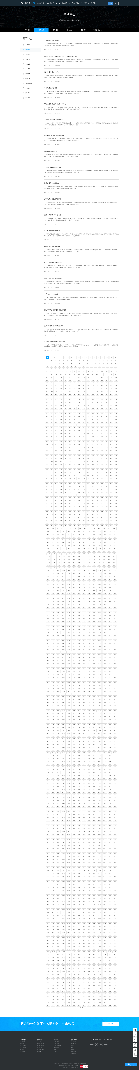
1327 (53, 596)
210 (70, 391)
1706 (58, 671)
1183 (104, 565)
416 (61, 427)
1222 (89, 573)
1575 (104, 643)
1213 (115, 570)
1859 (53, 702)
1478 (110, 624)
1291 (84, 587)
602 (106, 458)
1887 (53, 708)
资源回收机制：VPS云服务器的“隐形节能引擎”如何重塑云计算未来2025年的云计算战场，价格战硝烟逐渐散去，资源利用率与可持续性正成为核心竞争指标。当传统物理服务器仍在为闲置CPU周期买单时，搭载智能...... (81, 219)
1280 (99, 584)
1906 (79, 710)
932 (79, 517)
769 (65, 489)
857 (102, 503)
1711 (84, 671)
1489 (94, 626)
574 (51, 455)
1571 (84, 643)
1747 (53, 680)
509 (47, 444)
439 (93, 430)
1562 (110, 640)
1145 (53, 559)
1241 (115, 576)
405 (84, 425)
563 (74, 453)
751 (56, 486)
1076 (58, 545)
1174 (59, 565)
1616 (99, 652)
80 (71, 369)
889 (102, 509)
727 (93, 481)
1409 (115, 610)
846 (51, 503)
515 (74, 444)
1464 (110, 621)
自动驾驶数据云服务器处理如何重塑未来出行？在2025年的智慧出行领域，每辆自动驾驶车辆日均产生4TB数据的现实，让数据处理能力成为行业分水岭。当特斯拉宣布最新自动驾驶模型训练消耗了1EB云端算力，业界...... (81, 266)
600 (97, 458)
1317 (74, 593)
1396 (48, 610)
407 (93, 425)
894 (51, 511)
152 (97, 380)
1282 (110, 584)
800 (61, 495)
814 (51, 497)
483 (74, 439)
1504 (99, 629)
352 (61, 416)
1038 (79, 537)
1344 (68, 598)
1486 (79, 626)
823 (93, 497)
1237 (94, 576)
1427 (63, 615)
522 (106, 444)
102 (88, 371)
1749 (63, 680)
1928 (48, 716)
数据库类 (27, 73)
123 (111, 374)
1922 (89, 713)
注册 (110, 3)
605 (47, 461)
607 (56, 461)
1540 (68, 638)
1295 (104, 587)
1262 (79, 582)
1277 (84, 584)
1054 (89, 540)
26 (71, 360)
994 (71, 528)
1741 (94, 677)
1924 (99, 713)
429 (47, 430)
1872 (48, 705)
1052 (79, 540)
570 (106, 453)
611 (74, 461)
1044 (110, 537)
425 (102, 427)
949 (84, 520)
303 (56, 408)
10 (78, 357)
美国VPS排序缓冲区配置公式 (53, 326)
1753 (84, 680)
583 (93, 455)
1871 (115, 702)
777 (102, 489)
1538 (58, 638)
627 (74, 464)
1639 (74, 657)
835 (74, 500)
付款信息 (27, 88)
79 (67, 369)
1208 (89, 570)
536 (97, 447)
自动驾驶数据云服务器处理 (53, 262)
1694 (68, 668)
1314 (58, 593)
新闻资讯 (27, 30)
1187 (53, 568)
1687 (104, 666)
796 (116, 492)
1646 (110, 657)
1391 (94, 607)
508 (116, 441)
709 (84, 478)
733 (47, 483)
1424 (48, 615)
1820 (68, 694)
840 (97, 500)
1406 (99, 610)
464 (61, 436)
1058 (110, 540)
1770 (99, 682)
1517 (94, 632)
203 (111, 388)
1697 (84, 668)
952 (97, 520)
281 (102, 402)
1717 (115, 671)
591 (56, 458)
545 (65, 450)
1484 (68, 626)
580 (79, 455)
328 (97, 411)
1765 (74, 682)
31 (91, 360)
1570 (79, 643)
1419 (94, 612)
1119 (64, 554)
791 (93, 492)
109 (47, 374)
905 (102, 511)
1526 (68, 635)
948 (79, 520)
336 (61, 413)
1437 (115, 615)
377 (102, 419)
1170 (109, 562)
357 (84, 416)
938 (106, 517)
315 (111, 408)
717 (47, 481)
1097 (94, 548)
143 (56, 380)
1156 (109, 559)
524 (116, 444)
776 (97, 489)
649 (102, 467)
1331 (74, 596)
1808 (79, 691)
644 (79, 467)
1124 (89, 554)
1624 (68, 654)
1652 (68, 660)
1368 (48, 604)
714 (106, 478)
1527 (74, 635)
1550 (48, 640)
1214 (48, 573)
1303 (74, 590)
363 (111, 416)
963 (74, 523)
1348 (89, 598)
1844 (48, 699)
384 (61, 422)
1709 (74, 671)
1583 (74, 646)
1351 (104, 598)
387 (74, 422)
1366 (110, 601)
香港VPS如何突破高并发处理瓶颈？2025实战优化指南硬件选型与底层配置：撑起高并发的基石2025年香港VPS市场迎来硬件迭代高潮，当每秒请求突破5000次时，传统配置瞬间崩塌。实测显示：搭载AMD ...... (81, 76)
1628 (89, 654)
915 (74, 514)
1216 (58, 573)
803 (74, 495)
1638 (68, 657)
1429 (74, 615)
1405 (94, 610)
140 (116, 377)
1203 (63, 570)
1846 (58, 699)
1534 (110, 635)
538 (106, 447)
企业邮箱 (27, 69)
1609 (63, 652)
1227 (115, 573)
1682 (79, 666)
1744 (110, 677)
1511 (63, 632)
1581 (63, 646)
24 (63, 360)
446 (51, 433)
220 (116, 391)
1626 (79, 654)
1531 (94, 635)
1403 (84, 610)
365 (47, 419)
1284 (48, 587)
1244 (58, 579)
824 (97, 497)
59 (59, 366)
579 (74, 455)
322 (70, 411)
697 (102, 475)
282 (106, 402)
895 (56, 511)
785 (65, 492)
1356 (58, 601)
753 (65, 486)
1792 (68, 688)
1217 (63, 573)
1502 (89, 629)
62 (71, 366)
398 (52, 425)
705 (65, 478)
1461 (94, 621)
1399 (63, 610)
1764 (68, 682)
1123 (84, 554)
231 (93, 394)
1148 (69, 559)
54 (111, 363)
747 (111, 483)
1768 (89, 682)
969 (102, 523)
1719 (53, 674)
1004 (48, 531)
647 (93, 467)
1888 (58, 708)
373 (84, 419)
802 (70, 495)
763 (111, 486)
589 (47, 458)
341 (84, 413)
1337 (104, 596)
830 (51, 500)
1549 (115, 638)
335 (56, 413)
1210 (99, 570)
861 (47, 506)
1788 (48, 688)
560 (61, 453)
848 (61, 503)
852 (79, 503)
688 (61, 475)
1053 (84, 540)
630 (88, 464)
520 (97, 444)
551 (93, 450)
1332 (79, 596)
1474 (89, 624)
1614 (89, 652)
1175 (64, 565)
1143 (114, 556)
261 (84, 399)
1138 (89, 556)
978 (70, 526)
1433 (94, 615)
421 (84, 427)
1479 (115, 624)
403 (74, 425)
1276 (79, 584)
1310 (110, 590)
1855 (104, 699)
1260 (68, 582)
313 (102, 408)
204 (116, 388)
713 (102, 478)
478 (51, 439)
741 (84, 483)
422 (88, 427)
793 (102, 492)
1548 (110, 638)
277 (84, 402)
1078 (68, 545)
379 (111, 419)
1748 (58, 680)
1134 (69, 556)
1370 (58, 604)
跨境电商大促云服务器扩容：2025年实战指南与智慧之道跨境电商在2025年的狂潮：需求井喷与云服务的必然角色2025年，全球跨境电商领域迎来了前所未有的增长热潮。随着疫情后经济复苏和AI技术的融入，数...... (81, 203)
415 (56, 427)
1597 (74, 649)
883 (74, 509)
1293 (94, 587)
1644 (99, 657)
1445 (84, 618)
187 (111, 385)
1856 (110, 699)
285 (47, 405)
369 (65, 419)
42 (63, 363)
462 (51, 436)
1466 (48, 624)
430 (51, 430)
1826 (99, 694)
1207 (84, 570)
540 (116, 447)
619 (111, 461)
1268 (110, 582)
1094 (79, 548)
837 (84, 500)
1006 (58, 531)
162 (70, 383)
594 (70, 458)
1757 (104, 680)
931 (74, 517)
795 (111, 492)
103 (93, 371)
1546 (99, 638)
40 (55, 363)
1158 (48, 562)
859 (111, 503)
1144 (48, 559)
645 (84, 467)
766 (51, 489)
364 (116, 416)
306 (70, 408)
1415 (74, 612)
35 (107, 360)
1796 (89, 688)
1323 (104, 593)
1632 (110, 654)
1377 (94, 604)
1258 (58, 582)
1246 (68, 579)
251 (111, 397)
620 (116, 461)
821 (84, 497)
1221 (84, 573)
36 (111, 360)
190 (51, 388)
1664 (58, 663)
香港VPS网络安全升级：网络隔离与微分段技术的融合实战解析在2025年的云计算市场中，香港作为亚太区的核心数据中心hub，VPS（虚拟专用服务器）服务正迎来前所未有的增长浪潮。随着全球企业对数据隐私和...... (81, 139)
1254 (110, 579)
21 (51, 360)
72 (111, 366)
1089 (53, 548)
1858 (48, 702)
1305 (84, 590)
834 (70, 500)
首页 (33, 3)
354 (70, 416)
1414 (68, 612)
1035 (63, 537)
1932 (68, 716)
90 (111, 369)
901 (84, 511)
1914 (48, 713)
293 (84, 405)
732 (116, 481)
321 (65, 411)
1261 (74, 582)
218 (106, 391)
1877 (74, 705)
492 (116, 439)
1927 (115, 713)
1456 (68, 621)
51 (99, 363)
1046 (48, 540)
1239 (104, 576)
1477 (104, 624)
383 (56, 422)
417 (65, 427)
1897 (104, 708)
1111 (94, 551)
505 (102, 441)
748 (116, 483)
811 (111, 495)
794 (106, 492)
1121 (74, 554)
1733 (53, 677)
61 (67, 366)
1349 (94, 598)
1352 (110, 598)
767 (56, 489)
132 (79, 377)
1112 (99, 551)
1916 (58, 713)
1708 (68, 671)
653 (47, 469)
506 (106, 441)
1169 (104, 562)
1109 (84, 551)
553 (102, 450)
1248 (79, 579)
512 (61, 444)
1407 (104, 610)
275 (74, 402)
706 (70, 478)
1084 (99, 545)
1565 (53, 643)
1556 (79, 640)
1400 (68, 610)
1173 (53, 565)
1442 (68, 618)
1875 (63, 705)
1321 (94, 593)
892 (116, 509)
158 (51, 383)
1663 (53, 663)
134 (88, 377)
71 (107, 366)
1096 (89, 548)
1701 (104, 668)
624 (61, 464)
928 (61, 517)
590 (51, 458)
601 (102, 458)
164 (79, 383)
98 (70, 371)
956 (116, 520)
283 (111, 402)
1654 (79, 660)
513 (65, 444)
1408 (110, 610)
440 (97, 430)
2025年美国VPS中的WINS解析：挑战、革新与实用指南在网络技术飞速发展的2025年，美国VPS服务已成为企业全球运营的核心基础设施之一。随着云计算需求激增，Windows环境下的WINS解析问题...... (81, 298)
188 (116, 385)
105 (102, 371)
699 (111, 475)
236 (116, 394)
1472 (79, 624)
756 (79, 486)
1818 (58, 694)
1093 (74, 548)
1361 (84, 601)
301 (47, 408)
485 (84, 439)
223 (56, 394)
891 (111, 509)
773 (84, 489)
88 (103, 369)
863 (56, 506)
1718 (48, 674)
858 (106, 503)
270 (51, 402)
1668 (79, 663)
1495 (53, 629)
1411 (53, 612)
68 (95, 366)
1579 (53, 646)
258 (70, 399)
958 (51, 523)
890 (106, 509)
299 (111, 405)
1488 (89, 626)
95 (58, 371)
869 (84, 506)
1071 (104, 542)
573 (47, 455)
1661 (115, 660)
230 (88, 394)
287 (56, 405)
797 (47, 495)
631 (93, 464)
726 (88, 481)
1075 (53, 545)
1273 (63, 584)
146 (70, 380)
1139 (94, 556)
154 (106, 380)
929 (65, 517)
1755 (94, 680)
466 (70, 436)
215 (93, 391)
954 (106, 520)
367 (56, 419)
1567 (63, 643)
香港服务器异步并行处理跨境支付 (55, 104)
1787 (115, 685)
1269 (115, 582)
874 (106, 506)
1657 (94, 660)
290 (70, 405)
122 (106, 374)
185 (102, 385)
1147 (64, 559)
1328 (58, 596)
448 (61, 433)
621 (47, 464)
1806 (68, 691)
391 (93, 422)
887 (93, 509)
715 (111, 478)
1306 (89, 590)
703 (56, 478)
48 (87, 363)
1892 (79, 708)
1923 (94, 713)
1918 (68, 713)
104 (97, 371)
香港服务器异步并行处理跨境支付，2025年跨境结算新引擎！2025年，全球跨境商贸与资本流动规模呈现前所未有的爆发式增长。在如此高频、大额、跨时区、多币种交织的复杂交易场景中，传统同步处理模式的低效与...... (81, 108)
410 (107, 425)
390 (88, 422)
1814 (110, 691)
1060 (48, 542)
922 (106, 514)
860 (116, 503)
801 (65, 495)
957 (47, 523)
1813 (104, 691)
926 (51, 517)
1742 (99, 677)
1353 (115, 598)
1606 (48, 652)
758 (88, 486)
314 (106, 408)
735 (56, 483)
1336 (99, 596)
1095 (84, 548)
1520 (110, 632)
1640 (79, 657)
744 (97, 483)
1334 (89, 596)
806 (88, 495)
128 (61, 377)
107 (111, 371)
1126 (99, 554)
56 (47, 366)
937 (102, 517)
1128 (109, 554)
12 (86, 357)
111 (56, 374)
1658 (99, 660)
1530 (89, 635)
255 (56, 399)
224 (61, 394)
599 (93, 458)
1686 (99, 666)
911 (56, 514)
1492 (110, 626)
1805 (63, 691)
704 (61, 478)
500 (79, 441)
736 (61, 483)
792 (97, 492)
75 (51, 369)
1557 (84, 640)
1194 (89, 568)
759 (93, 486)
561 (65, 453)
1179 (84, 565)
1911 (105, 710)
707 (74, 478)
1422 (110, 612)
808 (97, 495)
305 (65, 408)
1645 (104, 657)
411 (111, 425)
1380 (110, 604)
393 (102, 422)
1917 (63, 713)
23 (59, 360)
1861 (63, 702)
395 (111, 422)
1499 (74, 629)
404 (79, 425)
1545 (94, 638)
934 (88, 517)
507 (111, 441)
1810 (89, 691)
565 (84, 453)
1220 (79, 573)
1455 (63, 621)
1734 (58, 677)
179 (74, 385)
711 (93, 478)
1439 (53, 618)
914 (70, 514)
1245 (63, 579)
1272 (58, 584)
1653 (74, 660)
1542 (79, 638)
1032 (48, 537)
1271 (53, 584)
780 (116, 489)
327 (93, 411)
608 (61, 461)
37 (115, 360)
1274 (68, 584)
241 (65, 397)
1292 (89, 587)
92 (46, 371)
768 (61, 489)
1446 (89, 618)
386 (70, 422)
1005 (53, 531)
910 (52, 514)
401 (65, 425)
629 (84, 464)
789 (84, 492)
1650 (58, 660)
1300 (58, 590)
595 (74, 458)
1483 (63, 626)
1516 (89, 632)
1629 (94, 654)
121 (101, 374)
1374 (79, 604)
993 (66, 528)
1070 (99, 542)
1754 (89, 680)
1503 (94, 629)
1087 (115, 545)
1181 (94, 565)
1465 (115, 621)
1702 (110, 668)
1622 (58, 654)
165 (84, 383)
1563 (115, 640)
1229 (53, 576)
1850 (79, 699)
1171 (114, 562)
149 (84, 380)
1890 (68, 708)
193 (65, 388)
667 (111, 469)
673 (65, 472)
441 (102, 430)
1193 (84, 568)
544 (61, 450)
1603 (104, 649)
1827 (104, 694)
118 (88, 374)
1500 (79, 629)
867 (74, 506)
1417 (84, 612)
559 (56, 453)
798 (52, 495)
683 (111, 472)
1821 (74, 694)
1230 (58, 576)
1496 (58, 629)
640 (61, 467)
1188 (59, 568)
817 (65, 497)
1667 (74, 663)
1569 (74, 643)
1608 (58, 652)
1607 (53, 652)
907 (111, 511)
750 (51, 486)
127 (56, 377)
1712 (89, 671)
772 (79, 489)
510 (52, 444)
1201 (53, 570)
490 (106, 439)
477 (47, 439)
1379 (104, 604)
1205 (74, 570)
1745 (115, 677)
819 (74, 497)
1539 (63, 638)
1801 (115, 688)
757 (84, 486)
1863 (74, 702)
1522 (48, 635)
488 (97, 439)
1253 (104, 579)
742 (88, 483)
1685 (94, 666)
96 (62, 371)
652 (116, 467)
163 (74, 383)
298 (106, 405)
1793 (74, 688)
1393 (104, 607)
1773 (115, 682)
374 (88, 419)
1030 (110, 534)
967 (93, 523)
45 (75, 363)
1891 (74, 708)
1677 (53, 666)
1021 (63, 534)
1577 (115, 643)
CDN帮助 (27, 97)
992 (62, 528)
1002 (109, 528)
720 (61, 481)
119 (92, 374)
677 (84, 472)
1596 (68, 649)
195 (74, 388)
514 (70, 444)
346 (106, 413)
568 (97, 453)
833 (65, 500)
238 (51, 397)
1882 (99, 705)
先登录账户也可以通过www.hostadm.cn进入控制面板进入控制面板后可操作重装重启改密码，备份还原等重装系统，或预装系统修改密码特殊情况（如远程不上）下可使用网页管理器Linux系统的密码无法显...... (81, 44)
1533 (104, 635)
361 (102, 416)
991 (57, 528)
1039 (84, 537)
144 (61, 380)
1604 (110, 649)
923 (111, 514)
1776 (58, 685)
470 (88, 436)
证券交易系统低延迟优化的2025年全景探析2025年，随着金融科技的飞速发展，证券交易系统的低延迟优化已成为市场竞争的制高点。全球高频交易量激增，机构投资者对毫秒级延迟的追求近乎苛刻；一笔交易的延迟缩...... (81, 235)
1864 (79, 702)
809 (102, 495)
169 (102, 383)
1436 (110, 615)
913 (65, 514)
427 (111, 427)
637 (47, 467)
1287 (63, 587)
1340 (48, 598)
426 (106, 427)
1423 (115, 612)
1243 (53, 579)
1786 (110, 685)
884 (79, 509)
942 (51, 520)
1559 (94, 640)
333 (47, 413)
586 (106, 455)
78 (63, 369)
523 (111, 444)
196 (79, 388)
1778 (68, 685)
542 (51, 450)
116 (79, 374)
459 (111, 433)
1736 (68, 677)
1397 (53, 610)
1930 (58, 716)
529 (65, 447)
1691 (53, 668)
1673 (104, 663)
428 (116, 427)
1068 (89, 542)
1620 (48, 654)
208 (61, 391)
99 (74, 371)
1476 (99, 624)
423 (93, 427)
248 (97, 397)
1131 (53, 556)
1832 (58, 696)
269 (47, 402)
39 (51, 363)
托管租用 (64, 3)
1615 (94, 652)
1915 (53, 713)
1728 (99, 674)
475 (111, 436)
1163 (74, 562)
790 (88, 492)
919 (93, 514)
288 (61, 405)
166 (88, 383)
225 (65, 394)
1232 (68, 576)
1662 (48, 663)
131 (74, 377)
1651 (63, 660)
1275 (74, 584)
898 (70, 511)
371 (74, 419)
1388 (79, 607)
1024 (79, 534)
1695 (74, 668)
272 (61, 402)
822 (88, 497)
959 (56, 523)
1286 (58, 587)
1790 (58, 688)
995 (76, 528)
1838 (89, 696)
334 (51, 413)
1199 (114, 568)
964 (79, 523)
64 (79, 366)
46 (79, 363)
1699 (94, 668)
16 (103, 357)
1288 (68, 587)
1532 (99, 635)
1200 (48, 570)
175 (56, 385)
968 (97, 523)
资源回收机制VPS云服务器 (52, 215)
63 (75, 366)
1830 (48, 696)
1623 (63, 654)
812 (116, 495)
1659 (104, 660)
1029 (104, 534)
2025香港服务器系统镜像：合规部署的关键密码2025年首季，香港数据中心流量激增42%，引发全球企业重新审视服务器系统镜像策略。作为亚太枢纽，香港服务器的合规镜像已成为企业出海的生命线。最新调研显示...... (81, 92)
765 (47, 489)
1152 (89, 559)
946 (70, 520)
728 (97, 481)
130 (70, 377)
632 (97, 464)
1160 (59, 562)
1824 (89, 694)
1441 (63, 618)
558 (51, 453)
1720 (58, 674)
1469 (63, 624)
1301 (63, 590)
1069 (94, 542)
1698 (89, 668)
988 (116, 526)
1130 (48, 556)
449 (65, 433)
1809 (84, 691)
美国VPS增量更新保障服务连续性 (55, 341)
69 (99, 366)
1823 (84, 694)
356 (79, 416)
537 (102, 447)
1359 (74, 601)
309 (84, 408)
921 (102, 514)
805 (84, 495)
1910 (99, 710)
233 (102, 394)
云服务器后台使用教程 (51, 40)
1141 (104, 556)
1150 (79, 559)
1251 (94, 579)
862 (51, 506)
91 (115, 369)
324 (79, 411)
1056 (99, 540)
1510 (58, 632)
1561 (104, 640)
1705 (53, 671)
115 (74, 374)
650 (106, 467)
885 (84, 509)
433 (65, 430)
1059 (115, 540)
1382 (48, 607)
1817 (53, 694)
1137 (84, 556)
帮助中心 (79, 3)
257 (65, 399)
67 (91, 366)
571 (111, 453)
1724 (79, 674)
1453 (53, 621)
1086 (110, 545)
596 (79, 458)
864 (61, 506)
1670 (89, 663)
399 (56, 425)
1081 (84, 545)
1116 (49, 554)
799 (56, 495)
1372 (68, 604)
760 (97, 486)
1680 (68, 666)
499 (74, 441)
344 (97, 413)
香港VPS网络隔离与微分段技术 (54, 135)
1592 (48, 649)
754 (70, 486)
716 (116, 478)
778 (106, 489)
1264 (89, 582)
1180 (89, 565)
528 (61, 447)
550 (88, 450)
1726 (89, 674)
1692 (58, 668)
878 (51, 509)
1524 (58, 635)
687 (56, 475)
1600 (89, 649)
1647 (115, 657)
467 (74, 436)
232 (97, 394)
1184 (109, 565)
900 (79, 511)
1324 (110, 593)
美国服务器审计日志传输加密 (53, 278)
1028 (99, 534)
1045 (115, 537)
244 (79, 397)
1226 (110, 573)
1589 (104, 646)
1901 (53, 710)
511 (56, 444)
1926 (110, 713)
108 (116, 371)
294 (88, 405)
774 (88, 489)
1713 (94, 671)
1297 (115, 587)
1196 (99, 568)
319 (56, 411)
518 (88, 444)
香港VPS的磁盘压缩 (50, 151)
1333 (84, 596)
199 (93, 388)
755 (74, 486)
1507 (115, 629)
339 (74, 413)
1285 (53, 587)
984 (97, 526)
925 (47, 517)
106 (107, 371)
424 (97, 427)
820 (79, 497)
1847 (63, 699)
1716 (110, 671)
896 (61, 511)
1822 (79, 694)
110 (52, 374)
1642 (89, 657)
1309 (105, 590)
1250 (89, 579)
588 (116, 455)
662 (88, 469)
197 (84, 388)
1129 (114, 554)
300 (116, 405)
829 (47, 500)
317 (47, 411)
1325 (115, 593)
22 (55, 360)
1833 (63, 696)
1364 (99, 601)
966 (88, 523)
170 (106, 383)
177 (65, 385)
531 (74, 447)
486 (88, 439)
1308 (99, 590)
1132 (59, 556)
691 (74, 475)
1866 (89, 702)
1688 (110, 666)
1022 (68, 534)
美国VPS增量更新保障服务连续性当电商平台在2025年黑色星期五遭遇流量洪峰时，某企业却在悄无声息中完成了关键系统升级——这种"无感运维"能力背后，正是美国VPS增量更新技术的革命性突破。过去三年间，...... (81, 346)
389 (84, 422)
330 (106, 411)
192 (61, 388)
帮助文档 (41, 30)
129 (65, 377)
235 (111, 394)
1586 (89, 646)
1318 (79, 593)
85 (91, 369)
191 (56, 388)
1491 (104, 626)
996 (80, 528)
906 (106, 511)
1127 (104, 554)
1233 (74, 576)
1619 (115, 652)
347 (111, 413)
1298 (48, 590)
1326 (48, 596)
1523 (53, 635)
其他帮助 (27, 93)
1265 (94, 582)
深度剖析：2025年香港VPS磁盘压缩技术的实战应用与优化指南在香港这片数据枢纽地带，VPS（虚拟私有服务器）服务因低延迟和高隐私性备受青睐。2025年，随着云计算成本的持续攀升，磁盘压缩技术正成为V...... (81, 155)
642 (70, 467)
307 (74, 408)
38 (47, 363)
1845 (53, 699)
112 (61, 374)
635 (111, 464)
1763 (63, 682)
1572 (89, 643)
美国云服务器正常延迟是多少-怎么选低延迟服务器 (60, 56)
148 (79, 380)
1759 (115, 680)
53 (107, 363)
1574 (99, 643)
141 (47, 380)
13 (90, 357)
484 (79, 439)
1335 (94, 596)
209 (65, 391)
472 (97, 436)
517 (84, 444)
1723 (74, 674)
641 (65, 467)
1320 (89, 593)
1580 (58, 646)
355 (74, 416)
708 (79, 478)
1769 (94, 682)
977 (65, 526)
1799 (104, 688)
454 (88, 433)
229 (84, 394)
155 (111, 380)
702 (52, 478)
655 (56, 469)
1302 (68, 590)
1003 (114, 528)
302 (52, 408)
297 (102, 405)
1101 (115, 548)
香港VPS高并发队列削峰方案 (53, 120)
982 (88, 526)
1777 (63, 685)
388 (79, 422)
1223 (94, 573)
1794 (79, 688)
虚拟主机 (69, 30)
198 (88, 388)
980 (79, 526)
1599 (84, 649)
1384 (58, 607)
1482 (58, 626)
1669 (84, 663)
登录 (116, 3)
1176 (69, 565)
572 (116, 453)
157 (47, 383)
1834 (68, 696)
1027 (94, 534)
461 (47, 436)
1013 (94, 531)
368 (61, 419)
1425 (53, 615)
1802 (48, 691)
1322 (99, 593)
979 (74, 526)
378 (106, 419)
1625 (74, 654)
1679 (63, 666)
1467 (53, 624)
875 (111, 506)
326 (88, 411)
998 (89, 528)
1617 (104, 652)
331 (111, 411)
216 (97, 391)
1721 (63, 674)
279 (93, 402)
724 (79, 481)
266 (106, 399)
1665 (63, 663)
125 (47, 377)
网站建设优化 (97, 30)
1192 (79, 568)
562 (70, 453)
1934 (79, 716)
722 (70, 481)
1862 (68, 702)
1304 (79, 590)
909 (47, 514)
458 (106, 433)
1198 (109, 568)
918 (88, 514)
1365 (104, 601)
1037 (74, 537)
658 (70, 469)
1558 (89, 640)
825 (102, 497)
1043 (104, 537)
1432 (89, 615)
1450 (110, 618)
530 (70, 447)
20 (47, 360)
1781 (84, 685)
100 (79, 371)
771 (74, 489)
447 (56, 433)
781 (47, 492)
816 (61, 497)
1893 (84, 708)
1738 (79, 677)
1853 (94, 699)
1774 (48, 685)
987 (111, 526)
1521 (115, 632)
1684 (89, 666)
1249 (84, 579)
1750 (68, 680)
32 (95, 360)
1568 (68, 643)
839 (93, 500)
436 (79, 430)
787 (74, 492)
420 (79, 427)
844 (116, 500)
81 (75, 369)
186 (106, 385)
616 (97, 461)
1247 (74, 579)
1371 (63, 604)
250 (106, 397)
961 (65, 523)
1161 (64, 562)
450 (70, 433)
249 (102, 397)
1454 (58, 621)
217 (102, 391)
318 (51, 411)
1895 (94, 708)
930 (70, 517)
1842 (110, 696)
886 (88, 509)
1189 (64, 568)
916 (79, 514)
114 (70, 374)
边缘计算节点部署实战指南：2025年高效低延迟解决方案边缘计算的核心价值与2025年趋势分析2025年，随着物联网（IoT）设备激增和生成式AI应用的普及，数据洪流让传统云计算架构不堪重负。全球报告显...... (81, 187)
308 (79, 408)
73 (115, 366)
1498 (68, 629)
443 (111, 430)
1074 (48, 545)
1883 (104, 705)
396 (116, 422)
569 (102, 453)
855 (93, 503)
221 (47, 394)
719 (56, 481)
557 (47, 453)
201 (102, 388)
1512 (68, 632)
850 (70, 503)
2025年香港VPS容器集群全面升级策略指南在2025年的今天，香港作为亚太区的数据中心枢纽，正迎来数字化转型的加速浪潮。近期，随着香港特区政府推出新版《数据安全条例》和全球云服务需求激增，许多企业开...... (81, 171)
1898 (110, 708)
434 (70, 430)
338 (70, 413)
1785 (104, 685)
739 (74, 483)
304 (61, 408)
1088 (48, 548)
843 (111, 500)
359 (93, 416)
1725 (84, 674)
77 (59, 369)
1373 (74, 604)
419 (74, 427)
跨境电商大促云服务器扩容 (53, 199)
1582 (68, 646)
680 (97, 472)
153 (102, 380)
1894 (89, 708)
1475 (94, 624)
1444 (79, 618)
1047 (53, 540)
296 (97, 405)
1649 (53, 660)
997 (85, 528)
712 (97, 478)
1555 (74, 640)
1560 (99, 640)
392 (97, 422)
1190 (69, 568)
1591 (115, 646)
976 (61, 526)
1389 (84, 607)
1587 (94, 646)
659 (74, 469)
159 (56, 383)
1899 (115, 708)
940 (116, 517)
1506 (110, 629)
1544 (89, 638)
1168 (99, 562)
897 (65, 511)
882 (70, 509)
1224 (99, 573)
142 (51, 380)
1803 (53, 691)
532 (79, 447)
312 (97, 408)
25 (67, 360)
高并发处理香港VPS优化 (52, 72)
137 (102, 377)
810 (107, 495)
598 (88, 458)
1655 (84, 660)
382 (51, 422)
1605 (115, 649)
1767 (84, 682)
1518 (99, 632)
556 (116, 450)
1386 (68, 607)
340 (79, 413)
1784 (99, 685)
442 (106, 430)
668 (116, 469)
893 (47, 511)
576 (61, 455)
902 (88, 511)
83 (83, 369)
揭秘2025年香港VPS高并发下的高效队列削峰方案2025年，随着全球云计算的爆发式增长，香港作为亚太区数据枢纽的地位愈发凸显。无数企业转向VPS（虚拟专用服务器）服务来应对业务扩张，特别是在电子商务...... (81, 124)
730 (106, 481)
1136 (79, 556)
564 (79, 453)
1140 (99, 556)
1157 (114, 559)
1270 (48, 584)
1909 (94, 710)
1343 (63, 598)
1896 (99, 708)
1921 (84, 713)
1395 (115, 607)
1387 (74, 607)
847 (56, 503)
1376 (89, 604)
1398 (58, 610)
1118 (59, 554)
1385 (63, 607)
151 (93, 380)
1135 (74, 556)
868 (79, 506)
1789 (53, 688)
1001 (104, 528)
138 (106, 377)
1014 (99, 531)
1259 (63, 582)
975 (56, 526)
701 (47, 478)
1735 (63, 677)
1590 (110, 646)
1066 (79, 542)
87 (99, 369)
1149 (74, 559)
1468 (58, 624)
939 (111, 517)
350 (51, 416)
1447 (94, 618)
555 (111, 450)
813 (47, 497)
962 (70, 523)
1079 (74, 545)
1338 (110, 596)
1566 (58, 643)
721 (65, 481)
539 (111, 447)
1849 (74, 699)
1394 (110, 607)
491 (111, 439)
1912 (110, 710)
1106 (69, 551)
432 (61, 430)
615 (93, 461)
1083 (94, 545)
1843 (115, 696)
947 (74, 520)
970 (106, 523)
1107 (74, 551)
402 (70, 425)
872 (97, 506)
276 (79, 402)
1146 (59, 559)
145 (65, 380)
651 (111, 467)
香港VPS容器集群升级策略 (52, 167)
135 (93, 377)
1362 (89, 601)
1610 (68, 652)
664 (97, 469)
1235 (84, 576)
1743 (104, 677)
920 (97, 514)
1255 (115, 579)
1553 (63, 640)
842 (106, 500)
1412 (58, 612)
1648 (48, 660)
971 (111, 523)
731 (111, 481)
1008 (68, 531)
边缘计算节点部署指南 (51, 183)
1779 (74, 685)
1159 (53, 562)
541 (47, 450)
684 (116, 472)
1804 (58, 691)
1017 (115, 531)
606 (52, 461)
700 (116, 475)
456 (97, 433)
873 (102, 506)
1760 (48, 682)
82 (79, 369)
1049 (63, 540)
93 (50, 371)
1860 (58, 702)
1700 (99, 668)
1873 (53, 705)
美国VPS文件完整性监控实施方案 (55, 310)
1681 (74, 666)
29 (83, 360)
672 (61, 472)
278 (88, 402)
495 (56, 441)
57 (51, 366)
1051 (74, 540)
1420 (99, 612)
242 (70, 397)
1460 (89, 621)
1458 (79, 621)
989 (48, 528)
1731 (115, 674)
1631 (104, 654)
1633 (115, 654)
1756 (99, 680)
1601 (94, 649)
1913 (115, 710)
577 (65, 455)
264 (97, 399)
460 (116, 433)
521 (102, 444)
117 (83, 374)
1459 (84, 621)
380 (116, 419)
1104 (59, 551)
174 (51, 385)
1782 (89, 685)
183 (93, 385)
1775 (53, 685)
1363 (94, 601)
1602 (99, 649)
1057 (104, 540)
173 (47, 385)
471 (93, 436)
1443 (74, 618)
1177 (74, 565)
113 (65, 374)
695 (93, 475)
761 (102, 486)
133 (84, 377)
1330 (68, 596)
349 (47, 416)
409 (102, 425)
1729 (104, 674)
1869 (104, 702)
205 (47, 391)
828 (116, 497)
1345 (74, 598)
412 (116, 425)
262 (88, 399)
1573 (94, 643)
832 (61, 500)
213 (84, 391)
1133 (64, 556)
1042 (99, 537)
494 (51, 441)
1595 (63, 649)
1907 (84, 710)
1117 (54, 554)
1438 (48, 618)
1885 (115, 705)
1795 (84, 688)
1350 (99, 598)
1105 (64, 551)
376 (97, 419)
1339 (115, 596)
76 (55, 369)
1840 (99, 696)
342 (88, 413)
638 (51, 467)
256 (61, 399)
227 (74, 394)
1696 (79, 668)
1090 (58, 548)
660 (79, 469)
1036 (68, 537)
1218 (68, 573)
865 (65, 506)
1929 (53, 716)
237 (47, 397)
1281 (104, 584)
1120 (68, 554)
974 (51, 526)
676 (79, 472)
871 (93, 506)
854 (88, 503)
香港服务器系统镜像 (50, 88)
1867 (94, 702)
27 (75, 360)
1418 (89, 612)
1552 (58, 640)
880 (61, 509)
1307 (94, 590)
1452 (48, 621)
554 (106, 450)
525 (47, 447)
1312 (48, 593)
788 (79, 492)
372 (79, 419)
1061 (53, 542)
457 (102, 433)
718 (51, 481)
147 (74, 380)
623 (56, 464)
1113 (104, 551)
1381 (115, 604)
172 (116, 383)
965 (84, 523)
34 (103, 360)
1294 (99, 587)
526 (51, 447)
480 (61, 439)
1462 (99, 621)
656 (61, 469)
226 (70, 394)
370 (70, 419)
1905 (74, 710)
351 (56, 416)
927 (56, 517)
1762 (58, 682)
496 (61, 441)
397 (47, 425)
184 (97, 385)
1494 (48, 629)
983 (93, 526)
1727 (94, 674)
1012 (89, 531)
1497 (63, 629)
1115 (114, 551)
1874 (58, 705)
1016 (110, 531)
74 (47, 369)
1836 (79, 696)
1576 (110, 643)
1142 (109, 556)
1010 (79, 531)
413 (47, 427)
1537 (53, 638)
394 (106, 422)
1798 (99, 688)
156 (116, 380)
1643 (94, 657)
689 (65, 475)
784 (61, 492)
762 (106, 486)
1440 (58, 618)
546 (70, 450)
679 (93, 472)
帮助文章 (27, 49)
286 (51, 405)
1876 (68, 705)
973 (47, 526)
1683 (84, 666)
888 (97, 509)
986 (106, 526)
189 (47, 388)
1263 (84, 582)
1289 (74, 587)
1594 (58, 649)
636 (116, 464)
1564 (48, 643)
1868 (99, 702)
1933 (74, 716)
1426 (58, 615)
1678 (58, 666)
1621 (53, 654)
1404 (89, 610)
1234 (79, 576)
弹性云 (58, 3)
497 (65, 441)
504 (97, 441)
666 (106, 469)
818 (70, 497)
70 (103, 366)
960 (61, 523)
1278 (89, 584)
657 (65, 469)
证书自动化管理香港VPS (52, 246)
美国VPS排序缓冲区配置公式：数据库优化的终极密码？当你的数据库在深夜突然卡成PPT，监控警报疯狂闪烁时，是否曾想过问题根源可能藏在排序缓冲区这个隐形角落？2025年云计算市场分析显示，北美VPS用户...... (81, 330)
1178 (79, 565)
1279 (94, 584)
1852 (89, 699)
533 (84, 447)
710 (88, 478)
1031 (115, 534)
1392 (99, 607)
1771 (104, 682)
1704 (48, 671)
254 (51, 399)
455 (93, 433)
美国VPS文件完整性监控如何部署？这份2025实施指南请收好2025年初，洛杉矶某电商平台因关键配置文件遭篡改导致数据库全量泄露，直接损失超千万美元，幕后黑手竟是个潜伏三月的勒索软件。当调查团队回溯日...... (81, 314)
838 (88, 500)
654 (51, 469)
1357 (63, 601)
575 (56, 455)
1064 (68, 542)
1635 (53, 657)
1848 (68, 699)
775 (93, 489)
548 (79, 450)
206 (52, 391)
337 (65, 413)
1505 (104, 629)
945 (65, 520)
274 (70, 402)
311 (93, 408)
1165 (84, 562)
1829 (115, 694)
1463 (104, 621)
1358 (68, 601)
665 (102, 469)
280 (97, 402)
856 (97, 503)
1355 (53, 601)
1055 (94, 540)
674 (70, 472)
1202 (58, 570)
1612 (79, 652)
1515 (84, 632)
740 (79, 483)
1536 (48, 638)
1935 (84, 716)
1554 (68, 640)
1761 (53, 682)
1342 (58, 598)
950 (88, 520)
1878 (79, 705)
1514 (79, 632)
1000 (99, 528)
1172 (48, 565)
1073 (115, 542)
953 (102, 520)
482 (70, 439)
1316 (68, 593)
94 (54, 371)
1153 (94, 559)
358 (88, 416)
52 (103, 363)
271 (56, 402)
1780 (79, 685)
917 (84, 514)
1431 (84, 615)
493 (47, 441)
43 (67, 363)
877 (47, 509)
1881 (94, 705)
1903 (63, 710)
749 (47, 486)
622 (51, 464)
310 (88, 408)
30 (87, 360)
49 (91, 363)
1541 (74, 638)
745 (102, 483)
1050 (68, 540)
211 (74, 391)
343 (93, 413)
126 (51, 377)
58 (55, 366)
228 (79, 394)
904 (97, 511)
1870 (110, 702)
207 (56, 391)
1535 (115, 635)
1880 (89, 705)
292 (79, 405)
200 (97, 388)
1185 (114, 565)
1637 (63, 657)
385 (65, 422)
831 (56, 500)
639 (56, 467)
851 (74, 503)
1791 (63, 688)
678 (88, 472)
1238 (99, 576)
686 (51, 475)
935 (93, 517)
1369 (53, 604)
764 (116, 486)
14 (94, 357)
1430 (79, 615)
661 (84, 469)
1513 (74, 632)
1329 (63, 596)
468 (79, 436)
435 (74, 430)
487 (93, 439)
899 (74, 511)
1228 (48, 576)
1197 (104, 568)
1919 (74, 713)
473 (102, 436)
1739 (84, 677)
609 (65, 461)
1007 (63, 531)
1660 (110, 660)
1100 (110, 548)
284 (116, 402)
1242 (48, 579)
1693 (63, 668)
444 (116, 430)
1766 (79, 682)
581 (84, 455)
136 (97, 377)
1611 (74, 652)
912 (61, 514)
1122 (79, 554)
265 (102, 399)
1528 (79, 635)
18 (111, 357)
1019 (53, 534)
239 (56, 397)
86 (95, 369)
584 (97, 455)
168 (97, 383)
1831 (53, 696)
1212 (110, 570)
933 (84, 517)
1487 (84, 626)
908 (116, 511)
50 (95, 363)
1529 (84, 635)
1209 (94, 570)
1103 (54, 551)
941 (47, 520)
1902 (58, 710)
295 (93, 405)
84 (87, 369)
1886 (48, 708)
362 (106, 416)
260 (79, 399)
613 (84, 461)
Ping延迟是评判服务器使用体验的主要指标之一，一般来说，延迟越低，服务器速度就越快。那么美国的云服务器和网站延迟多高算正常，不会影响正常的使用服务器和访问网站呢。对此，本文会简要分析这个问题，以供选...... (81, 60)
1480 (48, 626)
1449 (104, 618)
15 (99, 357)
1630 (99, 654)
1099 (105, 548)
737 (65, 483)
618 (106, 461)
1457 (74, 621)
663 (93, 469)
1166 (89, 562)
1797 (94, 688)
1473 (84, 624)
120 (97, 374)
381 (47, 422)
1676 (48, 666)
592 (61, 458)
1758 (110, 680)
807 (93, 495)
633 (102, 464)
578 (70, 455)
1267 (104, 582)
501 (84, 441)
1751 (74, 680)
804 (79, 495)
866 (70, 506)
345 (102, 413)
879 (56, 509)
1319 (84, 593)
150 (88, 380)
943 (56, 520)
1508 (48, 632)
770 (70, 489)
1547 (104, 638)
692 (79, 475)
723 (74, 481)
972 (116, 523)
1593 (53, 649)
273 (65, 402)
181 (84, 385)
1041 (94, 537)
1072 (110, 542)
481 (65, 439)
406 (88, 425)
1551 (53, 640)
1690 (48, 668)
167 (93, 383)
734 (51, 483)
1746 (48, 680)
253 (47, 399)
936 (97, 517)
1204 (68, 570)
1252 (99, 579)
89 (107, 369)
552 (97, 450)
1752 (79, 680)
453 (84, 433)
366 (51, 419)
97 (66, 371)
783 (56, 492)
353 (65, 416)
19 (115, 357)
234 (106, 394)
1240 (110, 576)
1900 (48, 710)
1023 (74, 534)
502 (88, 441)
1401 (74, 610)
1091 (63, 548)
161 (65, 383)
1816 (48, 694)
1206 (79, 570)
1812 (99, 691)
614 (88, 461)
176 (61, 385)
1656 (89, 660)
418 (70, 427)
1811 (94, 691)
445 (47, 433)
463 (56, 436)
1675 (115, 663)
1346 (79, 598)
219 (111, 391)
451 (74, 433)
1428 (68, 615)
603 (111, 458)
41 (59, 363)
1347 (84, 598)
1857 (115, 699)
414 (51, 427)
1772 (110, 682)
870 (88, 506)
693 (84, 475)
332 (116, 411)
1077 (63, 545)
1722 (68, 674)
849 (65, 503)
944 (61, 520)
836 (79, 500)
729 (102, 481)
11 (82, 357)
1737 (74, 677)
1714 (99, 671)
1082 (89, 545)
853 (84, 503)
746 (106, 483)
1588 (99, 646)
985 (102, 526)
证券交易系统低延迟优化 (52, 231)
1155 (104, 559)
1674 (110, 663)
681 (102, 472)
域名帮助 (27, 54)
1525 (63, 635)
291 (74, 405)
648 (97, 467)
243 (74, 397)
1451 (115, 618)
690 (70, 475)
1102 (49, 551)
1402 (79, 610)
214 (88, 391)
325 (84, 411)
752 (61, 486)
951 (93, 520)
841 (102, 500)
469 (84, 436)
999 (94, 528)
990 (53, 528)
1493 (115, 626)
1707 (63, 671)
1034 (58, 537)
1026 (89, 534)
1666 (68, 663)
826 (106, 497)
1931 (63, 716)
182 (88, 385)
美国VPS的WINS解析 (51, 294)
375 (93, 419)
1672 (99, 663)
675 (74, 472)
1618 (110, 652)
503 (93, 441)
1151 (84, 559)
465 (65, 436)
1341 (53, 598)
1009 (74, 531)
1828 (110, 694)
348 (116, 413)
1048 (58, 540)
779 (111, 489)
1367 (115, 601)
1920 (79, 713)
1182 (99, 565)
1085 (104, 545)
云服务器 (55, 30)
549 (84, 450)
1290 (79, 587)
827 (111, 497)
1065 (74, 542)
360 (97, 416)
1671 (94, 663)
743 (93, 483)
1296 (110, 587)
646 (88, 467)
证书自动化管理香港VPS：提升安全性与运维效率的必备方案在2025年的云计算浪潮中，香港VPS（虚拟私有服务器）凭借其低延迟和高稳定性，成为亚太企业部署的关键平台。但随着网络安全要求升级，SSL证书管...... (81, 250)
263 (93, 399)
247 (93, 397)
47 (83, 363)
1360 (79, 601)
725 (84, 481)
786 (70, 492)
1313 (53, 593)
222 (51, 394)
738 (70, 483)
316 (116, 408)
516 (79, 444)
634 (106, 464)
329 (102, 411)
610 (70, 461)
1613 (84, 652)
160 (61, 383)
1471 (74, 624)
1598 (79, 649)
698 (106, 475)
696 (97, 475)
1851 (84, 699)
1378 (99, 604)
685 (47, 475)
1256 (48, 582)
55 (115, 363)
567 (93, 453)
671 (56, 472)
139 (111, 377)
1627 (84, 654)
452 (79, 433)
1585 (84, 646)
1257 (53, 582)
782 (51, 492)
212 (79, 391)
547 (74, 450)
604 (116, 458)
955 (111, 520)
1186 (48, 568)
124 (115, 374)
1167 (94, 562)
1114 (109, 551)
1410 (48, 612)
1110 (89, 551)
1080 (79, 545)
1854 (99, 699)
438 (88, 430)
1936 (89, 716)
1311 (115, 590)
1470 (68, 624)
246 (88, 397)
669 (47, 472)
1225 (104, 573)
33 (99, 360)
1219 (74, 573)
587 (111, 455)
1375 (84, 604)
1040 (89, 537)
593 (65, 458)
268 (116, 399)
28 (79, 360)
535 (93, 447)
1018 (48, 534)
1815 (115, 691)
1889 (63, 708)
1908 (89, 710)
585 (102, 455)
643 (74, 467)
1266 (99, 582)
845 (47, 503)
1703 (115, 668)
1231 (63, 576)
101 (84, 371)
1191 (74, 568)
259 (74, 399)
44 (71, 363)
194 (70, 388)
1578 (48, 646)
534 (88, 447)
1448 (99, 618)
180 (79, 385)
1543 (84, 638)
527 (56, 447)
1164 (79, 562)
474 (106, 436)
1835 (74, 696)
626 (70, 464)
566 (88, 453)
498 (70, 441)
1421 (104, 612)
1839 (94, 696)
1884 (110, 705)
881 (65, 509)
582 (88, 455)
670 (51, 472)
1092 (68, 548)
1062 (58, 542)
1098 (99, 548)
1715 (104, 671)
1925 (104, 713)
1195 (94, 568)
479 (56, 439)
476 (116, 436)
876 (116, 506)
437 (84, 430)
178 (70, 385)
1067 (84, 542)
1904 (68, 710)
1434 (99, 615)
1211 (105, 570)
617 (102, 461)
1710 (79, 671)
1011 (84, 531)
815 (56, 497)
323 (74, 411)
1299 (53, 590)
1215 (53, 573)
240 (61, 397)
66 (87, 366)
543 (56, 450)
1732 (48, 677)
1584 (79, 646)
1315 (63, 593)
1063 (63, 542)
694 (88, 475)
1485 (74, 626)
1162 (69, 562)
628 (79, 464)
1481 (53, 626)
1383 (53, 607)
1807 (74, 691)
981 (84, 526)
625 (65, 464)
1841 (104, 696)
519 (93, 444)
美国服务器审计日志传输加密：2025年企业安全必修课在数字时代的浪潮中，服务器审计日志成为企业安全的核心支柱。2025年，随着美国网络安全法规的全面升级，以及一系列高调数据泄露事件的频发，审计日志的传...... (81, 282)
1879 (84, 705)
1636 (58, 657)
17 (107, 357)
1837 (84, 696)
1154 (99, 559)
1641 (84, 657)
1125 (94, 554)
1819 (63, 694)
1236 (89, 576)
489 (102, 439)
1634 (48, 657)
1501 (84, 629)
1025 (84, 534)
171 (111, 383)
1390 (89, 607)
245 (84, 397)
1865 (84, 702)
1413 (63, 612)
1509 (53, 632)
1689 (115, 666)
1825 (94, 694)
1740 (89, 677)
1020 (58, 534)
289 (65, 405)
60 (63, 366)
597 (84, 458)
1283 (115, 584)
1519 (104, 632)
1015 (104, 531)
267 (111, 399)
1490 (99, 626)
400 (61, 425)
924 (116, 514)
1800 (110, 688)
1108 (79, 551)
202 (106, 388)
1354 (48, 601)
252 (116, 397)
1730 (110, 674)
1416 (79, 612)
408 (97, 425)
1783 (94, 685)
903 (93, 511)
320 (61, 411)
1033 (53, 537)
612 (79, 461)
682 (106, 472)
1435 (104, 615)
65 (83, 366)
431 (56, 430)
